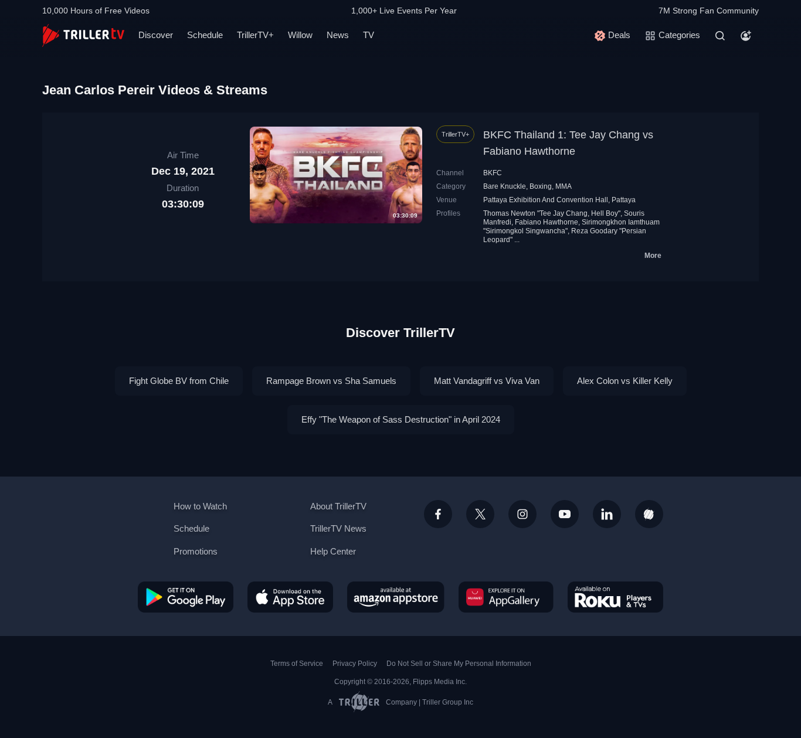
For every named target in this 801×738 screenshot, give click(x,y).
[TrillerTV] (83, 35)
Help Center (333, 551)
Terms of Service (296, 663)
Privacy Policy (354, 663)
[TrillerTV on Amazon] (395, 596)
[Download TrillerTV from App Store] (290, 596)
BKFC (492, 173)
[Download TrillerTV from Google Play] (185, 596)
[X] (480, 514)
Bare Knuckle (504, 186)
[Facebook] (438, 514)
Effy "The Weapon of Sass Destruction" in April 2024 (400, 419)
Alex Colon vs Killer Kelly (625, 381)
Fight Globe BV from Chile (179, 381)
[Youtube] (565, 514)
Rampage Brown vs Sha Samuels (331, 381)
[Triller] (649, 514)
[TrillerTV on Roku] (615, 596)
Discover (155, 35)
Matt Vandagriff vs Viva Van (486, 381)
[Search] (720, 36)
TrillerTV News (338, 528)
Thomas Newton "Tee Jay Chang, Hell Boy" (551, 213)
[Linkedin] (607, 514)
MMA (563, 186)
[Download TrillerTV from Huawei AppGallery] (506, 596)
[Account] (746, 36)
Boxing (541, 186)
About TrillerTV (338, 506)
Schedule (205, 35)
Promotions (196, 551)
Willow (300, 35)
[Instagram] (522, 514)
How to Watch (200, 506)
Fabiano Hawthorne (546, 222)
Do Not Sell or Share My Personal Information (458, 663)
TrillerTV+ (255, 35)
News (338, 35)
